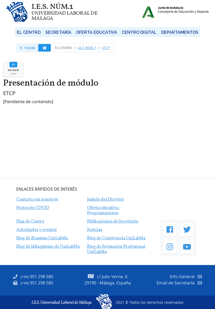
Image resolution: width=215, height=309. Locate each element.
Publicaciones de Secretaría (112, 221)
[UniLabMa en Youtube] (187, 246)
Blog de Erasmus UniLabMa (42, 238)
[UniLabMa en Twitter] (187, 229)
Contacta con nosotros (37, 199)
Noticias (94, 230)
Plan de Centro (30, 221)
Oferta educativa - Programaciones (104, 210)
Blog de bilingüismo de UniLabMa (48, 246)
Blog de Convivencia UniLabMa (116, 238)
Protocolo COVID (32, 208)
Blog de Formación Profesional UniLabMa (116, 249)
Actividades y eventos (36, 230)
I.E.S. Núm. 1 (87, 48)
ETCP (106, 48)
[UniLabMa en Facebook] (169, 229)
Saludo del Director (105, 199)
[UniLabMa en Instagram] (169, 246)
